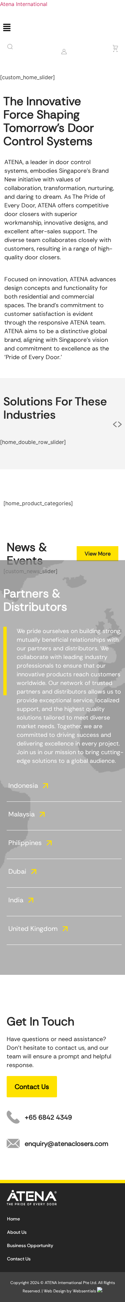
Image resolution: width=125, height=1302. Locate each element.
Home (13, 1219)
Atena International (23, 4)
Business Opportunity (30, 1245)
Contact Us (19, 1259)
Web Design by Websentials (70, 1291)
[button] (62, 28)
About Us (17, 1232)
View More (98, 553)
